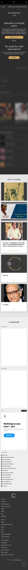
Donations (3, 501)
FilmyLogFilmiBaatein (8, 479)
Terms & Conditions (6, 506)
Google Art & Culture (6, 545)
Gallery (3, 509)
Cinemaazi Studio (5, 536)
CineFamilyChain (7, 481)
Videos (2, 522)
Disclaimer (3, 516)
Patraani (5, 275)
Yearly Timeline (5, 540)
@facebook (4, 368)
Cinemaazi (5, 455)
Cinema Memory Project (7, 524)
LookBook (5, 486)
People (2, 527)
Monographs (4, 542)
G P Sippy (6, 304)
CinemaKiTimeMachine (8, 472)
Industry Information (6, 534)
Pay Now (14, 57)
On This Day (4, 547)
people (3, 7)
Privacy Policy (4, 552)
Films (2, 529)
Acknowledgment (5, 504)
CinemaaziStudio (6, 477)
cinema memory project (14, 251)
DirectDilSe (5, 470)
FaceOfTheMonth (7, 459)
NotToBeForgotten (7, 461)
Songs (2, 531)
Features (3, 519)
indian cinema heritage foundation (17, 7)
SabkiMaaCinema (7, 466)
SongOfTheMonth (7, 474)
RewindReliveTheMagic (8, 463)
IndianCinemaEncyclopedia (9, 468)
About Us (3, 499)
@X (2, 410)
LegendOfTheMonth (7, 483)
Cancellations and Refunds (7, 554)
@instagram (4, 326)
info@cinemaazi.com (18, 560)
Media (2, 511)
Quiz (2, 513)
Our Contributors (5, 550)
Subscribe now (14, 37)
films (14, 280)
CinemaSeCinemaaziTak (8, 457)
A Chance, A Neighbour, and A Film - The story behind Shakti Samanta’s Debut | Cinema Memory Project (14, 244)
